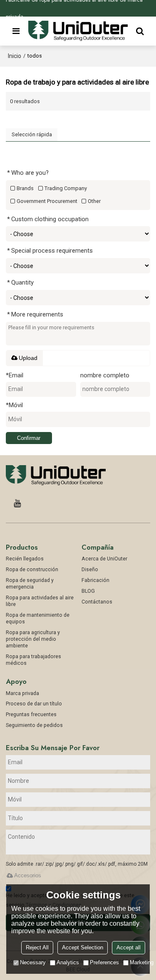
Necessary (33, 962)
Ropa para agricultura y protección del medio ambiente (33, 639)
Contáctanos (97, 602)
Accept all (128, 947)
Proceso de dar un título (34, 704)
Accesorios (27, 875)
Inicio (14, 56)
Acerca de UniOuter (104, 559)
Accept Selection (82, 947)
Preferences (104, 962)
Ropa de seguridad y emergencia (30, 583)
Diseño (90, 569)
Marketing (142, 962)
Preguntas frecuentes (31, 714)
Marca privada (22, 693)
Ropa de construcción (32, 569)
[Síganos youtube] (17, 503)
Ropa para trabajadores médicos (33, 660)
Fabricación (95, 580)
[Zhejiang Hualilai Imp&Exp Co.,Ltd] (78, 31)
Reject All (37, 947)
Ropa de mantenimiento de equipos (37, 618)
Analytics (68, 962)
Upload (28, 358)
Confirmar (28, 438)
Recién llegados (25, 559)
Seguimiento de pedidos (34, 725)
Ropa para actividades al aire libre (40, 601)
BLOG (88, 591)
